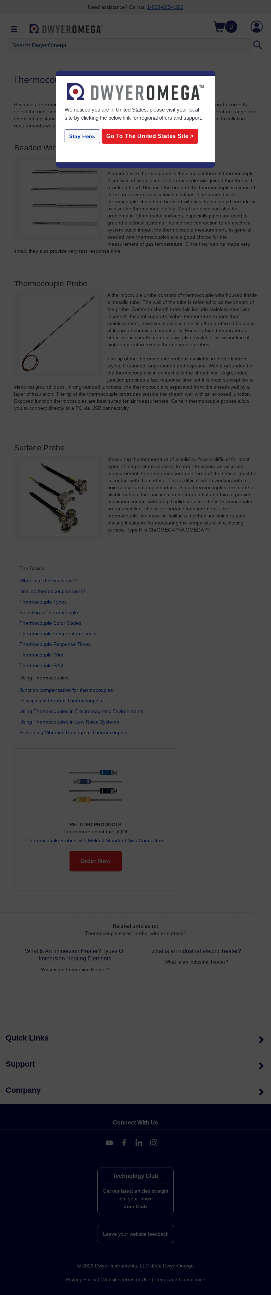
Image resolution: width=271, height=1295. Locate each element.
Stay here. (82, 136)
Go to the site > (150, 136)
